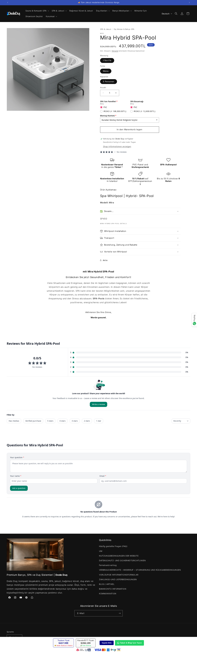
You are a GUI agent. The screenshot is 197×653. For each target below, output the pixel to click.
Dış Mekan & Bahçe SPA (124, 29)
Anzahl (103, 87)
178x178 (107, 60)
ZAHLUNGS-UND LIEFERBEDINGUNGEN (118, 579)
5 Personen (108, 81)
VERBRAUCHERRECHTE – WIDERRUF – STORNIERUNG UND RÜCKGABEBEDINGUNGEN (140, 570)
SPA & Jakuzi (105, 29)
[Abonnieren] (119, 613)
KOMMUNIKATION (107, 593)
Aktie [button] (105, 260)
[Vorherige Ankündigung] (8, 2)
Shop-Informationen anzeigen (117, 146)
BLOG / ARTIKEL (106, 584)
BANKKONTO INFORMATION (112, 589)
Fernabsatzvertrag (108, 565)
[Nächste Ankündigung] (189, 2)
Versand (115, 51)
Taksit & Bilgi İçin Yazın (131, 643)
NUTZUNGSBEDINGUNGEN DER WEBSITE (119, 556)
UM (100, 551)
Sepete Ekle (106, 643)
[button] (37, 11)
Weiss (106, 71)
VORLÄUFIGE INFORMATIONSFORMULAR (118, 575)
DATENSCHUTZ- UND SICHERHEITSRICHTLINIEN (122, 560)
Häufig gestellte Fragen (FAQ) (113, 546)
